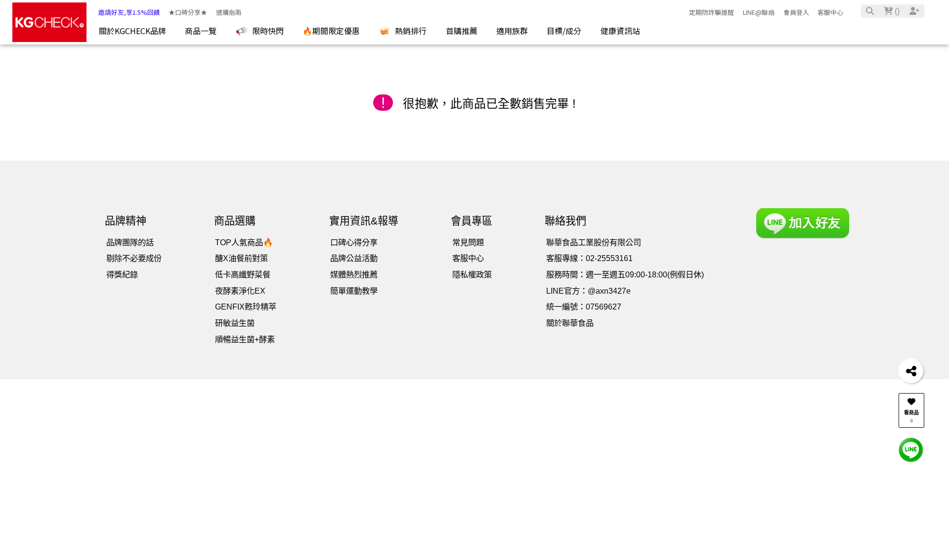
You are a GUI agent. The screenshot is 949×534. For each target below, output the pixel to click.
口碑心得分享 (354, 242)
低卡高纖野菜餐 (242, 274)
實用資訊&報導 (363, 220)
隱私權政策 (472, 274)
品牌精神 (125, 220)
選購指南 (229, 12)
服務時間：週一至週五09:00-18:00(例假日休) (625, 274)
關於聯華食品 (570, 322)
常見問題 (468, 242)
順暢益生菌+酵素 (245, 339)
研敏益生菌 (235, 322)
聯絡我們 (565, 220)
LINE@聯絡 (759, 12)
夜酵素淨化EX (240, 290)
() (896, 11)
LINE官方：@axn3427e (588, 290)
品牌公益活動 (354, 258)
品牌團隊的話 (130, 242)
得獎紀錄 (122, 274)
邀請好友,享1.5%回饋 (129, 12)
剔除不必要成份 (134, 258)
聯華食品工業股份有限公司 (593, 242)
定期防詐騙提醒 (711, 12)
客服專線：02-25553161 (589, 258)
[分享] (911, 370)
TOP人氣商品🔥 (244, 242)
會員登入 (796, 12)
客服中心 (830, 12)
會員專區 (471, 220)
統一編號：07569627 (583, 306)
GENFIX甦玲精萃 (245, 306)
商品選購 (235, 220)
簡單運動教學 (354, 290)
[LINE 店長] (911, 449)
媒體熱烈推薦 (354, 274)
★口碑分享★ (188, 12)
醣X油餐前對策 (241, 258)
